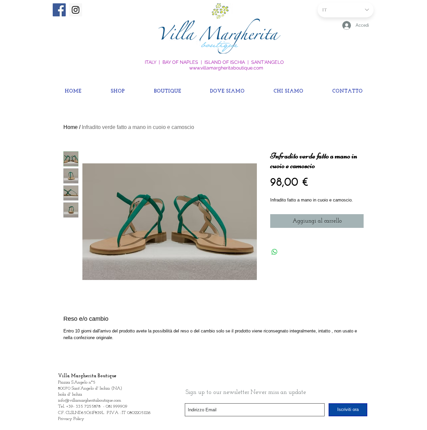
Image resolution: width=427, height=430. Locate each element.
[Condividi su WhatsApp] (275, 252)
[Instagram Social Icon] (75, 9)
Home (70, 127)
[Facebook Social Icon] (59, 9)
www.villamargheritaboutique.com (226, 67)
